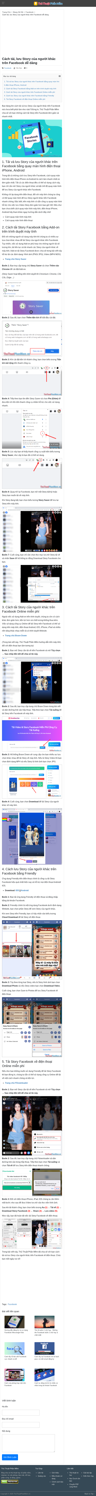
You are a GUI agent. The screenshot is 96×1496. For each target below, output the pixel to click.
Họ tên (5, 1407)
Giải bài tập (87, 1473)
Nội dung (6, 1431)
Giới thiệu (55, 1473)
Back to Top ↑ (90, 1494)
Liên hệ (40, 1473)
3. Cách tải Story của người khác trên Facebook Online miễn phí (29, 92)
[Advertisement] (32, 36)
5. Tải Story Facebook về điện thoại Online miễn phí (24, 99)
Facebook (7, 68)
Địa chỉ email (8, 1419)
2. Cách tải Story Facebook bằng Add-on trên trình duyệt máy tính (30, 89)
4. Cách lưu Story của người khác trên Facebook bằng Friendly (29, 96)
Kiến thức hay (88, 1476)
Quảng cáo (42, 1476)
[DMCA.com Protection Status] (9, 1481)
